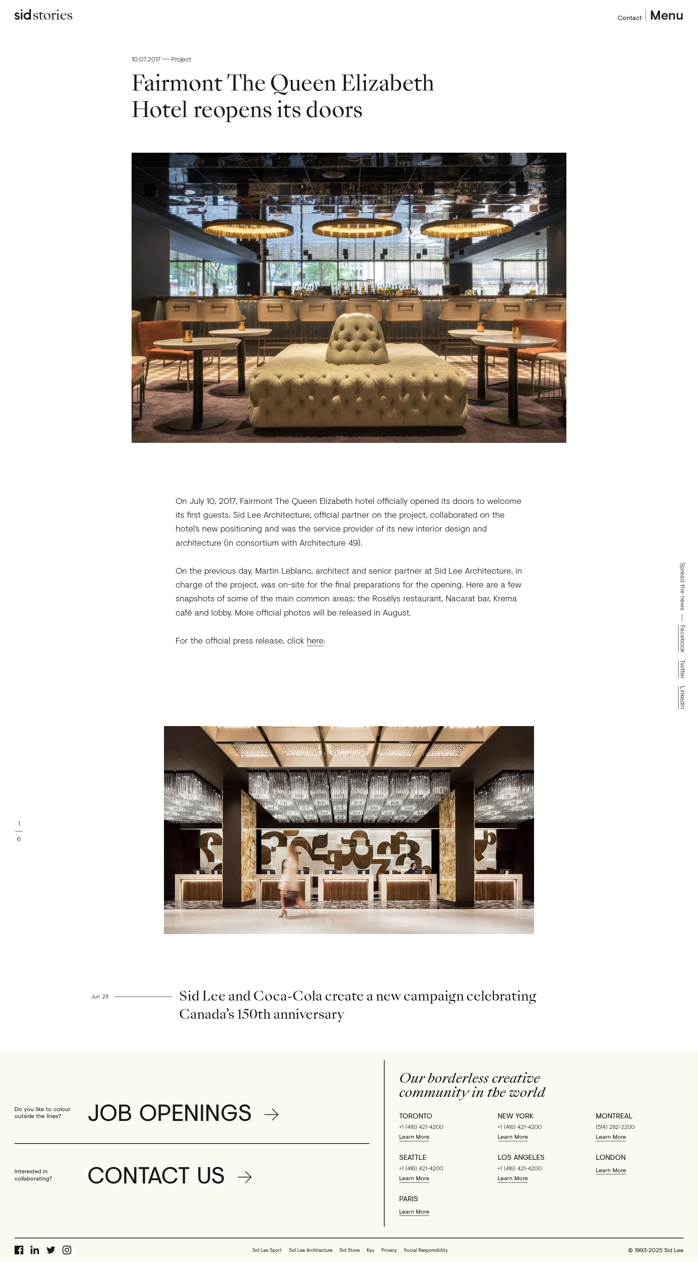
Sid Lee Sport (267, 1250)
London (611, 1157)
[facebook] (19, 1250)
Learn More (414, 1137)
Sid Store (350, 1250)
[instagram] (67, 1250)
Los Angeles (521, 1157)
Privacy (389, 1250)
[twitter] (51, 1250)
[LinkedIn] (35, 1250)
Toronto (415, 1116)
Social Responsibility (426, 1250)
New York (516, 1116)
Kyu (370, 1250)
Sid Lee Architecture (310, 1250)
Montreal (614, 1116)
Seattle (412, 1157)
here (315, 640)
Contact (630, 17)
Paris (408, 1199)
